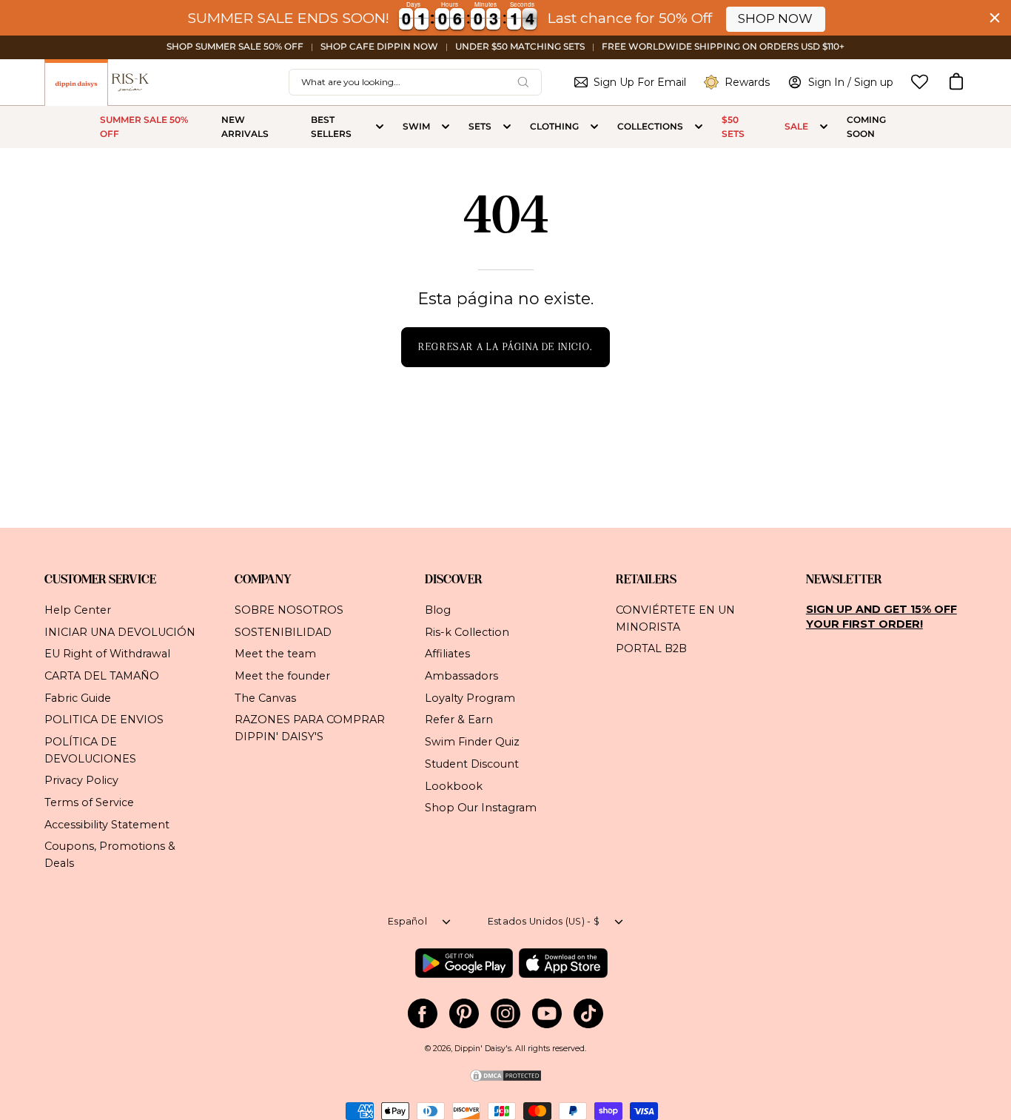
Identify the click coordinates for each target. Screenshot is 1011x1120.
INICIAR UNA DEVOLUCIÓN (119, 631)
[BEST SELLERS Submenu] (379, 127)
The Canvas (265, 697)
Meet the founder (282, 676)
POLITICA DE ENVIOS (104, 719)
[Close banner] (995, 18)
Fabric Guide (77, 697)
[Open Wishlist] (919, 81)
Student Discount (472, 763)
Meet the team (275, 653)
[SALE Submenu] (823, 127)
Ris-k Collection (467, 631)
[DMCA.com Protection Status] (505, 1080)
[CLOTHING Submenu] (594, 127)
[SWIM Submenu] (445, 127)
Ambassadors (461, 676)
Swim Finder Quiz (472, 741)
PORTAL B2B (651, 648)
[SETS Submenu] (507, 127)
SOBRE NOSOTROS (289, 610)
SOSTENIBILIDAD (283, 631)
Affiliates (447, 653)
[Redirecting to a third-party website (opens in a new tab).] (463, 963)
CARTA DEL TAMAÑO (101, 676)
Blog (438, 610)
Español (407, 921)
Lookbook (454, 785)
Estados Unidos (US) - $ (543, 921)
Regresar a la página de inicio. (505, 347)
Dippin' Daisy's (482, 1048)
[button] (956, 82)
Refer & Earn (459, 719)
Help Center (77, 610)
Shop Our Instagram (481, 807)
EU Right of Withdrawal (107, 653)
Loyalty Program (470, 697)
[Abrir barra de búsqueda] (523, 82)
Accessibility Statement (106, 824)
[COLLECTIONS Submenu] (698, 127)
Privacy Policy (81, 780)
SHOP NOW (775, 18)
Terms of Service (89, 802)
